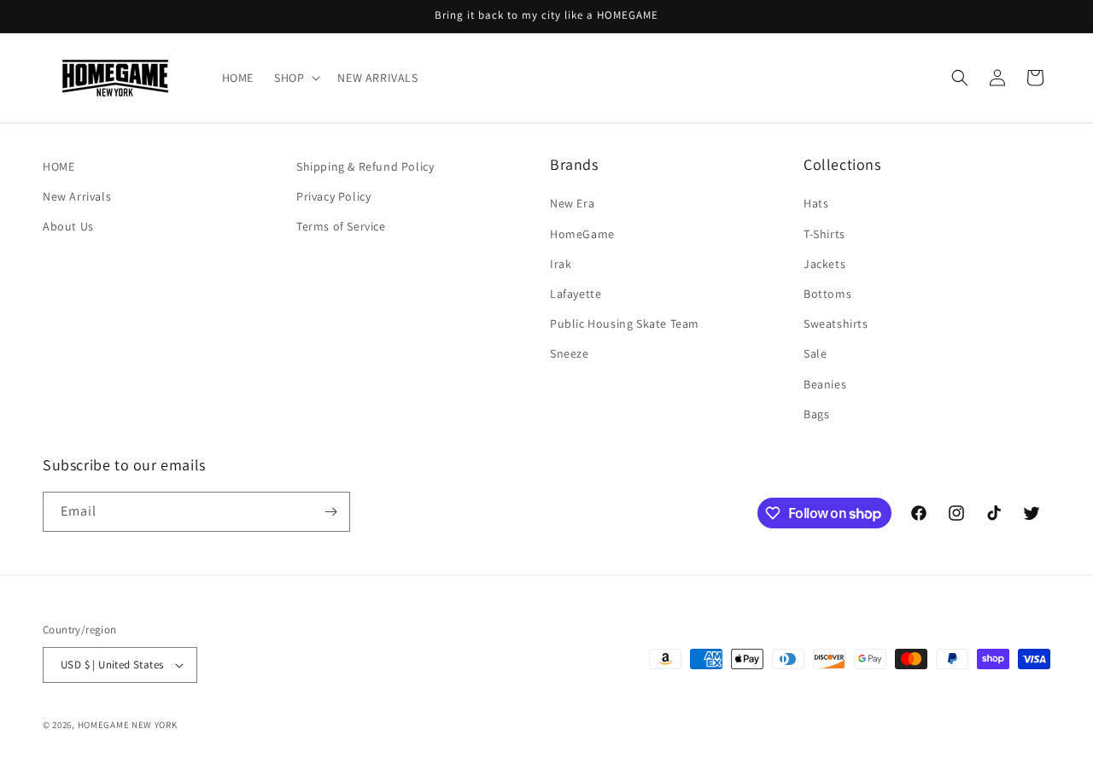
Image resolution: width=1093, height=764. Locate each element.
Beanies (825, 384)
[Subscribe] (330, 512)
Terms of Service (341, 226)
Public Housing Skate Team (624, 323)
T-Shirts (824, 234)
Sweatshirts (836, 323)
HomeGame (582, 234)
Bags (816, 414)
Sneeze (569, 353)
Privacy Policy (333, 196)
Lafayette (575, 293)
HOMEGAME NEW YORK (128, 725)
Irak (560, 263)
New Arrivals (77, 196)
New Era (572, 203)
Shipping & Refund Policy (365, 166)
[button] (295, 78)
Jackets (824, 263)
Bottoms (827, 293)
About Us (68, 226)
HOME (58, 166)
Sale (815, 353)
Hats (816, 203)
